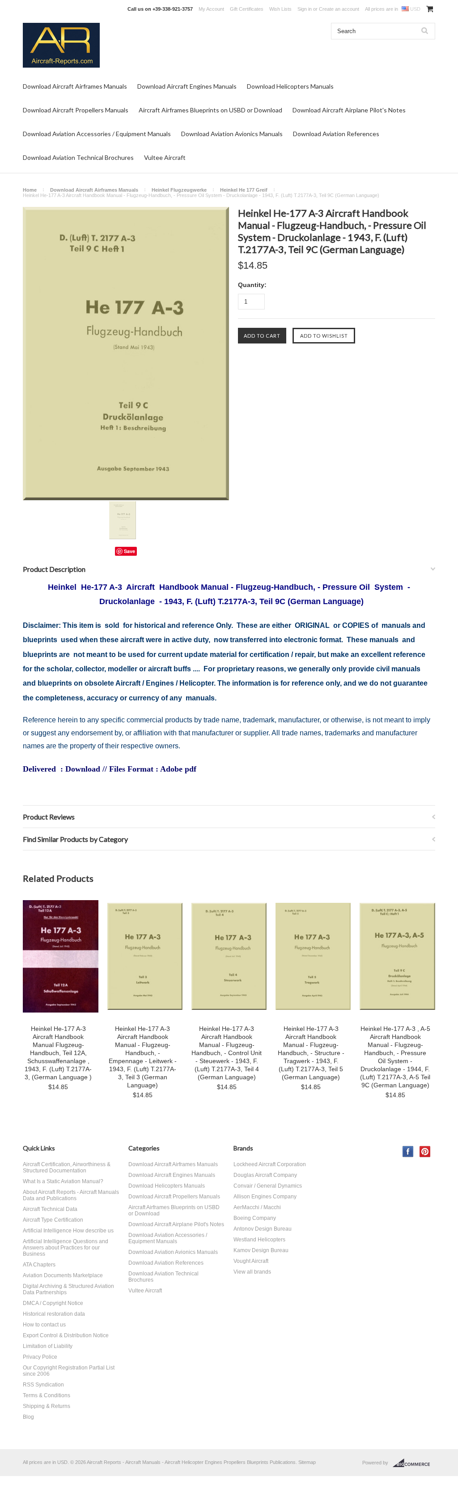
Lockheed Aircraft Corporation (269, 1164)
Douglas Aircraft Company (265, 1175)
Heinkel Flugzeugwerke (179, 190)
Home (30, 190)
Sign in (304, 9)
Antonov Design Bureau (262, 1229)
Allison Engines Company (265, 1196)
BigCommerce (414, 1463)
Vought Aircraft (250, 1261)
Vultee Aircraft (165, 157)
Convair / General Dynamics (267, 1186)
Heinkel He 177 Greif (243, 190)
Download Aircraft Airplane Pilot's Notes (349, 110)
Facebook (408, 1151)
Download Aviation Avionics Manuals (232, 133)
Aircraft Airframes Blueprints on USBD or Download (210, 110)
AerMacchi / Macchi (257, 1207)
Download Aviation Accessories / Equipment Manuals (97, 133)
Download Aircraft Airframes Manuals (75, 86)
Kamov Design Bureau (260, 1250)
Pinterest (425, 1151)
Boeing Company (254, 1218)
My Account (211, 9)
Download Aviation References (336, 133)
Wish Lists (280, 9)
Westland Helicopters (259, 1239)
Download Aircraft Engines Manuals (187, 86)
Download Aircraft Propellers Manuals (75, 110)
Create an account (339, 9)
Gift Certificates (246, 9)
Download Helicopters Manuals (290, 86)
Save (129, 551)
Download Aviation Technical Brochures (78, 157)
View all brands (252, 1272)
